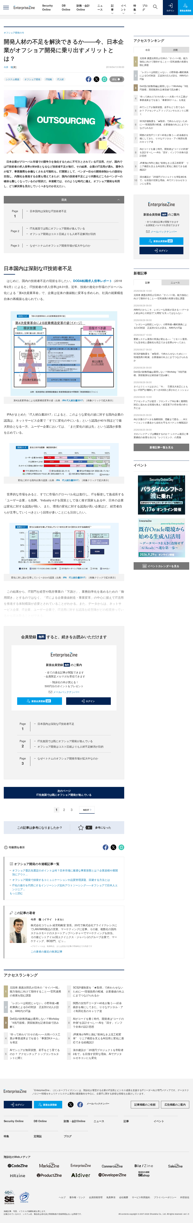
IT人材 (60, 79)
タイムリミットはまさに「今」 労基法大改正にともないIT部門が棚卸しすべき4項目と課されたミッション (161, 388)
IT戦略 (49, 79)
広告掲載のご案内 (175, 1104)
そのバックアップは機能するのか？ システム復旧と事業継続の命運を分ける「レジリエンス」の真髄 (161, 435)
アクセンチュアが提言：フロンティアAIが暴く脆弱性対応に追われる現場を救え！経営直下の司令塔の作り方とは (161, 404)
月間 (175, 50)
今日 (147, 50)
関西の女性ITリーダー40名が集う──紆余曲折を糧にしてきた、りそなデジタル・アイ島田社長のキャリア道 (98, 1007)
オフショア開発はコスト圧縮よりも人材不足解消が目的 (63, 234)
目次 (64, 199)
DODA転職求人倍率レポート (92, 281)
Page (15, 231)
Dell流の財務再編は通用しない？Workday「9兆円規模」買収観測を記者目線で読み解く (34, 1022)
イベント (123, 7)
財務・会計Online (83, 7)
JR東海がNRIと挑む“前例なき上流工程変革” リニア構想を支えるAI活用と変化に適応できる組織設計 (98, 1038)
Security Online (47, 7)
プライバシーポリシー (165, 1197)
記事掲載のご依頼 (144, 1104)
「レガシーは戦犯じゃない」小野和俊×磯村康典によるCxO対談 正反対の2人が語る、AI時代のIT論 (34, 1007)
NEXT (86, 810)
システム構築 (12, 79)
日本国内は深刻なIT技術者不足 (48, 211)
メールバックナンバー (66, 692)
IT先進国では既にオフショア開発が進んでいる (57, 228)
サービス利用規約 (141, 1197)
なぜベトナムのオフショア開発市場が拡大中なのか (60, 245)
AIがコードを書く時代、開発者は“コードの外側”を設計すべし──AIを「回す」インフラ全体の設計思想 (98, 1022)
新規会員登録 (40, 701)
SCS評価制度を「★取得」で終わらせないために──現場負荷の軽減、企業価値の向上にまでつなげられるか (98, 991)
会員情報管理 (96, 1197)
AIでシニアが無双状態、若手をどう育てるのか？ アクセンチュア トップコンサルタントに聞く (35, 1054)
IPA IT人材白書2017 (72, 400)
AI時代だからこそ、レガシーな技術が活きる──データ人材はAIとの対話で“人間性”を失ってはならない (161, 311)
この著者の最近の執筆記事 (46, 951)
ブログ (68, 1136)
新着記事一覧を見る (161, 447)
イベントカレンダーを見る (163, 566)
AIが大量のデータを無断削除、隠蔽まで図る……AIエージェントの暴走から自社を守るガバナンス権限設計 (161, 420)
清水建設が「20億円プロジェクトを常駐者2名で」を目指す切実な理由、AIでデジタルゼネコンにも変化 (98, 1054)
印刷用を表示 (17, 847)
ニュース (100, 7)
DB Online (66, 7)
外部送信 (184, 1197)
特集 (134, 7)
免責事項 (110, 1197)
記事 (112, 7)
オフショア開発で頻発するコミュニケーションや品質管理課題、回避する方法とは (61, 880)
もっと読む (16, 893)
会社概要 (123, 1197)
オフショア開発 (32, 79)
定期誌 (38, 1136)
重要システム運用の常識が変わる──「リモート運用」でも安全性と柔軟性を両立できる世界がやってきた (161, 340)
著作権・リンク (77, 1197)
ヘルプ (62, 1197)
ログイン (90, 701)
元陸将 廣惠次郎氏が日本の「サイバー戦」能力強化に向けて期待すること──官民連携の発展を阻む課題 (35, 991)
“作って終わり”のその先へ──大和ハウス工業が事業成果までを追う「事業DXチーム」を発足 (35, 1038)
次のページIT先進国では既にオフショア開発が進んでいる (64, 793)
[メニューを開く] (6, 7)
